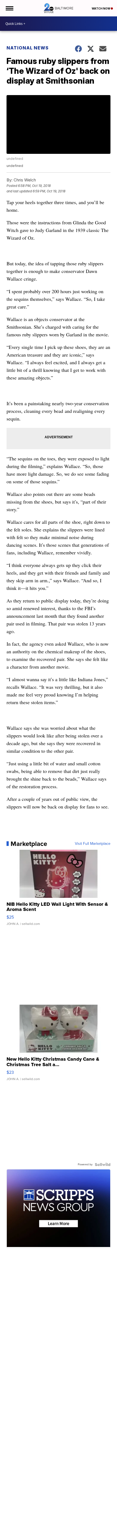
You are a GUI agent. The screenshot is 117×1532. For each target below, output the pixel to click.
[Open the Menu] (9, 8)
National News (28, 48)
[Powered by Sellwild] (102, 1164)
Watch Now (101, 8)
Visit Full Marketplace (92, 844)
